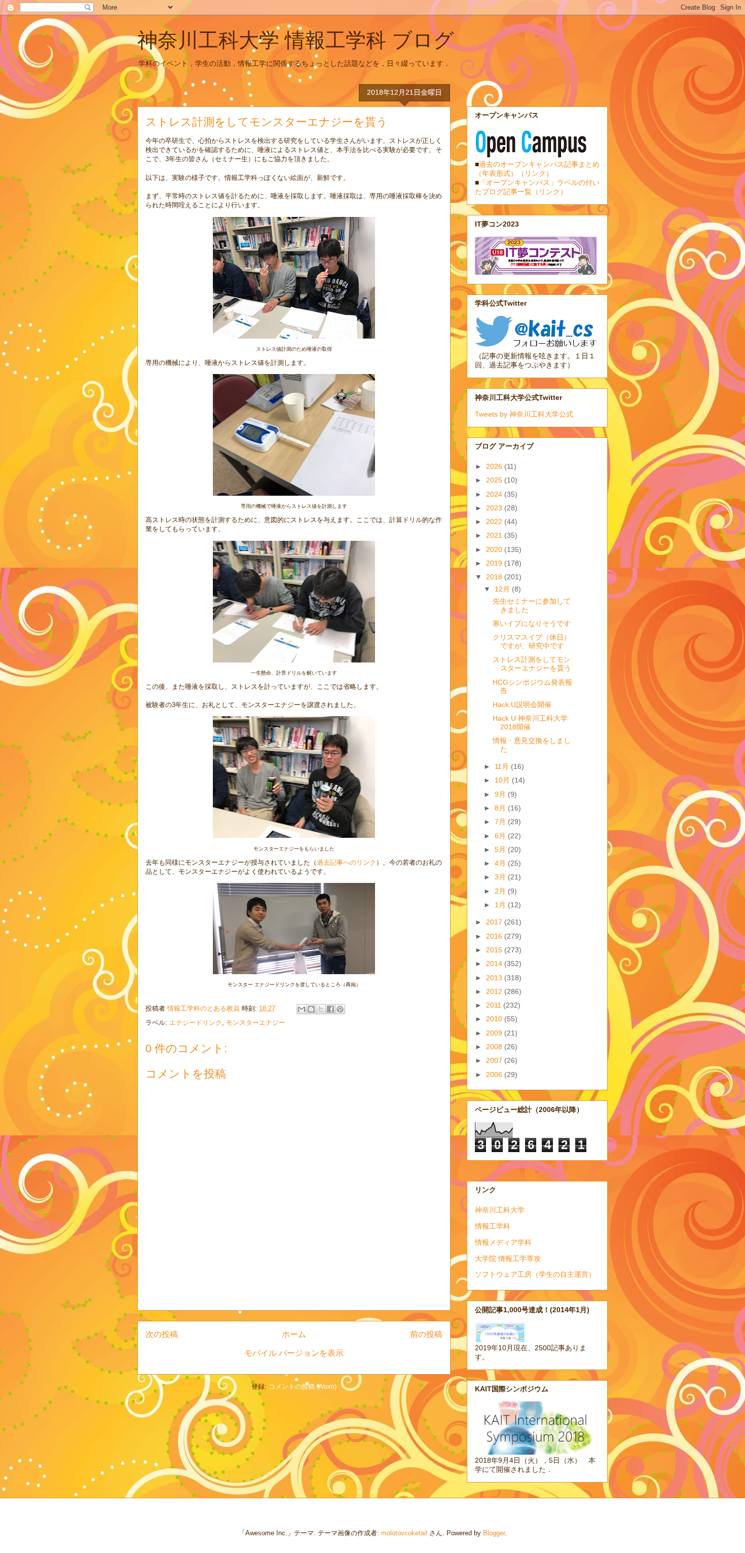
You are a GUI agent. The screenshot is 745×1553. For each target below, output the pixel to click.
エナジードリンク (195, 1022)
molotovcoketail (404, 1533)
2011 (494, 1005)
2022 (495, 521)
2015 (495, 950)
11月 (503, 766)
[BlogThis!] (311, 1009)
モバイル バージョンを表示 (294, 1353)
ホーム (294, 1334)
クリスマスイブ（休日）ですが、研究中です (532, 641)
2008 (495, 1047)
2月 (501, 891)
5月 (501, 849)
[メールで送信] (301, 1009)
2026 (495, 466)
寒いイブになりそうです (532, 623)
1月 (501, 905)
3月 (501, 877)
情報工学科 (492, 1226)
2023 (495, 508)
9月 (501, 794)
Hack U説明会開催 (522, 704)
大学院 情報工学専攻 (508, 1258)
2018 (495, 577)
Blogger (494, 1533)
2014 (495, 963)
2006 (495, 1074)
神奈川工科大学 (500, 1210)
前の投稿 (426, 1334)
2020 (495, 549)
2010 (495, 1019)
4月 (501, 863)
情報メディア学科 (503, 1242)
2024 (495, 494)
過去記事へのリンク (346, 862)
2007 (495, 1060)
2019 (495, 563)
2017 (495, 922)
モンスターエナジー (255, 1022)
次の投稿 (161, 1334)
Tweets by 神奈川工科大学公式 (524, 414)
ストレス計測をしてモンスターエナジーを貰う (532, 663)
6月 (501, 836)
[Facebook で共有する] (330, 1009)
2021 (495, 535)
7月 (501, 822)
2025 (495, 480)
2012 (495, 991)
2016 (495, 936)
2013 (495, 978)
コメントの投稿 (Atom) (303, 1386)
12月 (503, 589)
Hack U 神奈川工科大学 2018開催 (530, 722)
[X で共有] (321, 1009)
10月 (503, 780)
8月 (501, 808)
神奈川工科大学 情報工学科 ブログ (295, 40)
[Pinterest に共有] (340, 1009)
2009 (495, 1033)
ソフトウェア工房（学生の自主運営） (535, 1274)
